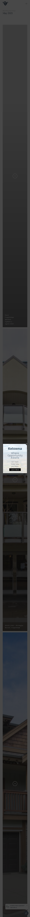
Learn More (15, 470)
